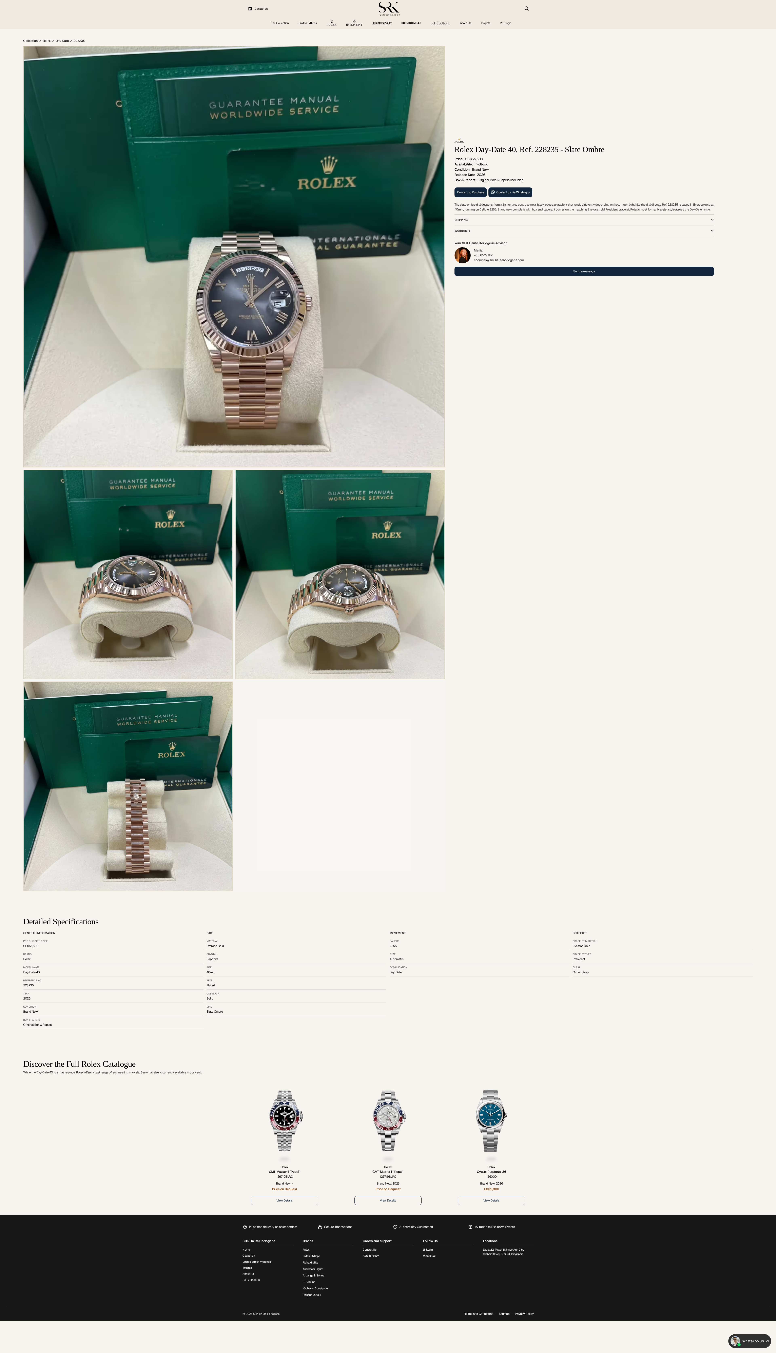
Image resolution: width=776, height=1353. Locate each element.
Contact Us (261, 9)
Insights (485, 23)
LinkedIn (428, 1249)
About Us (465, 23)
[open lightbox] (234, 256)
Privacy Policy (524, 1314)
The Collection (280, 23)
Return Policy (371, 1255)
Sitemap (504, 1314)
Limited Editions (307, 23)
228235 (79, 41)
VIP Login (505, 23)
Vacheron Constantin (315, 1288)
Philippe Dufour (312, 1295)
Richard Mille (310, 1262)
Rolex (47, 41)
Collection (30, 41)
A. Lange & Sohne (313, 1275)
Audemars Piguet (313, 1269)
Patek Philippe (311, 1256)
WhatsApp (429, 1255)
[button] (584, 220)
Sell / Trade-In (251, 1280)
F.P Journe (309, 1282)
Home (246, 1249)
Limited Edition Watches (256, 1262)
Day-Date (62, 41)
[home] (389, 9)
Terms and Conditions (479, 1314)
